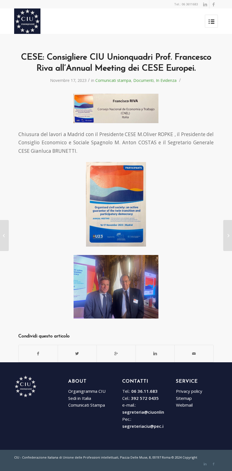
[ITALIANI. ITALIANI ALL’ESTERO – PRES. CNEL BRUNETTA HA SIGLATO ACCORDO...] (4, 235)
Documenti (143, 80)
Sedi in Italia (79, 398)
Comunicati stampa (113, 80)
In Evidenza (166, 80)
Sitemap (184, 398)
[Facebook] (213, 4)
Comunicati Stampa (86, 405)
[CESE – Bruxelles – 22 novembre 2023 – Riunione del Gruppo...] (227, 235)
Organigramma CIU (87, 391)
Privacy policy (189, 391)
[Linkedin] (205, 4)
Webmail (184, 405)
